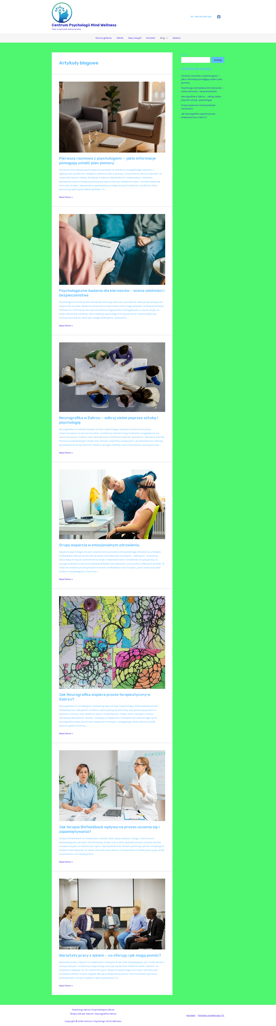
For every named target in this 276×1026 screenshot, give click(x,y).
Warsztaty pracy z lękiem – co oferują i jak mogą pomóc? (110, 955)
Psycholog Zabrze (81, 1009)
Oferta (120, 37)
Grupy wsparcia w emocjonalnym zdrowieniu (99, 545)
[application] (166, 37)
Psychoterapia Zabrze (103, 1009)
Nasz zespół (134, 37)
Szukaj (184, 54)
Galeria (177, 37)
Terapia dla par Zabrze (81, 1013)
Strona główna (103, 37)
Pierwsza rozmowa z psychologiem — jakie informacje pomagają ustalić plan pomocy (107, 160)
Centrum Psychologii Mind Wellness (84, 25)
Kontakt (150, 37)
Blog (162, 37)
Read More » (66, 197)
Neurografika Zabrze (105, 1013)
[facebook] (219, 17)
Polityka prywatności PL (211, 1015)
